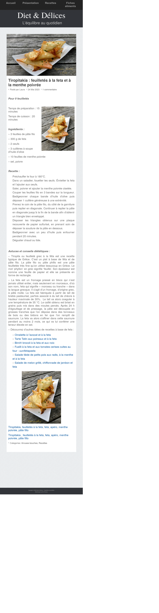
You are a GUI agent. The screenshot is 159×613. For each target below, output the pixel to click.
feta (46, 427)
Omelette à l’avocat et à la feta (33, 335)
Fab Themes (45, 492)
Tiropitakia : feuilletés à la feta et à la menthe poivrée (39, 82)
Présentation (31, 3)
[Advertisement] (41, 475)
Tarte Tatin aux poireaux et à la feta (36, 339)
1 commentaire (50, 89)
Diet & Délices (41, 15)
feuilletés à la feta (32, 427)
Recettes (50, 3)
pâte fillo (23, 430)
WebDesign (37, 492)
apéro (53, 427)
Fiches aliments (70, 4)
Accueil (11, 3)
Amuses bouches (29, 442)
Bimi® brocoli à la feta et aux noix (34, 343)
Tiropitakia (14, 427)
